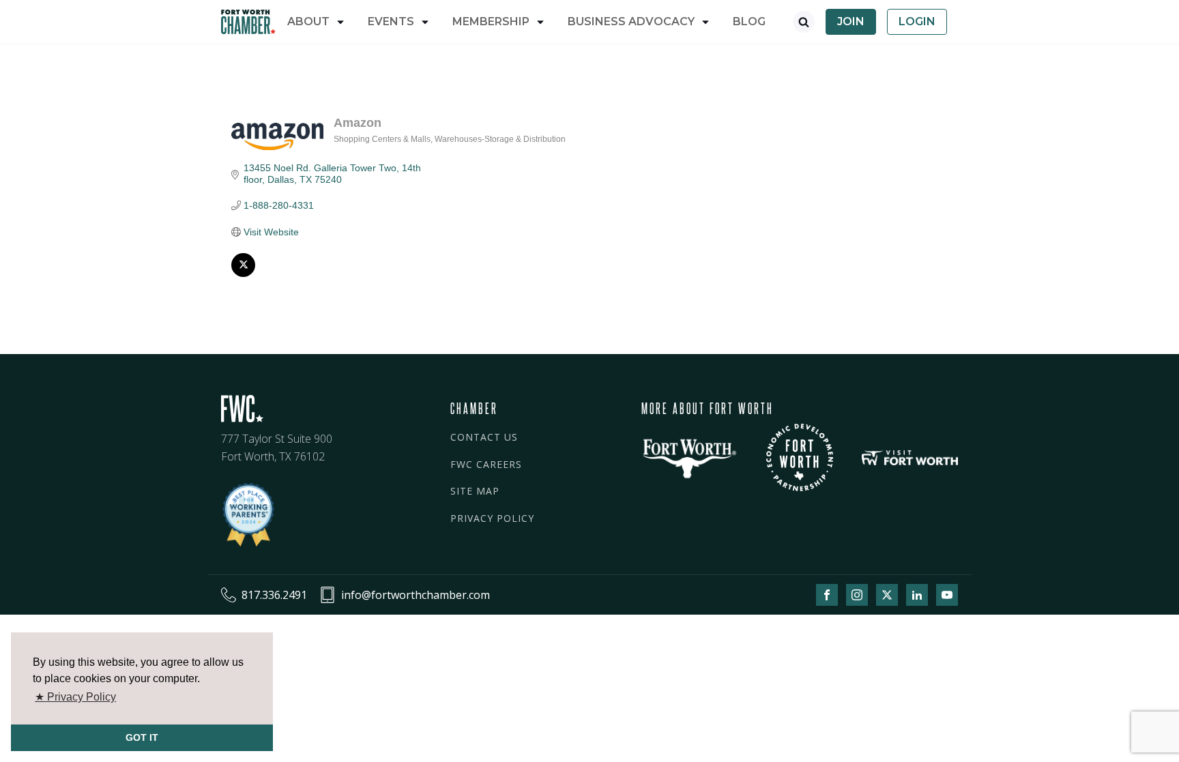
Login (917, 21)
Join (850, 21)
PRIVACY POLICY (492, 518)
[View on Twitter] (243, 273)
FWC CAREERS (486, 464)
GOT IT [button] (142, 737)
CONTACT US (484, 437)
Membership (490, 21)
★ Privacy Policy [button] (75, 697)
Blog (749, 21)
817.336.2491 (274, 594)
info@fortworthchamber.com (415, 594)
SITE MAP (474, 491)
